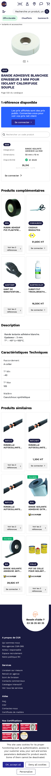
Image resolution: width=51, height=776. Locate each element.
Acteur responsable (11, 650)
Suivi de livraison (10, 677)
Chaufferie (27, 18)
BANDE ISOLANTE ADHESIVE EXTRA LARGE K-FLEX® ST (37, 508)
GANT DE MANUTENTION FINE (11, 290)
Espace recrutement (12, 653)
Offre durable (9, 18)
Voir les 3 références (37, 589)
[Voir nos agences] (34, 4)
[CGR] (4, 4)
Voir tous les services (12, 688)
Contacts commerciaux (13, 681)
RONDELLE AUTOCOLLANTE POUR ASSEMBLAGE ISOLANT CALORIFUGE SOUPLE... (12, 446)
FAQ (4, 701)
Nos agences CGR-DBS (13, 646)
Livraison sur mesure (12, 670)
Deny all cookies (37, 764)
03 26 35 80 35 (35, 623)
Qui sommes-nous (11, 643)
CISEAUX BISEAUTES (34, 228)
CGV (4, 705)
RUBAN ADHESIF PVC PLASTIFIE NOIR (12, 229)
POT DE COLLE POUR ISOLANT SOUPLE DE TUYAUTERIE (36, 570)
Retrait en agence (10, 674)
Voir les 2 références (12, 248)
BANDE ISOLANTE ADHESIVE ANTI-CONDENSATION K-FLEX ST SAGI (13, 570)
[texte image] (13, 207)
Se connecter (22, 122)
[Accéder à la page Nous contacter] (41, 4)
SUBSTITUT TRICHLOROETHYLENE (37, 290)
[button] (27, 4)
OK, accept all (13, 764)
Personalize (26, 771)
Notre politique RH (11, 657)
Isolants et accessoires (12, 24)
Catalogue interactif (12, 684)
